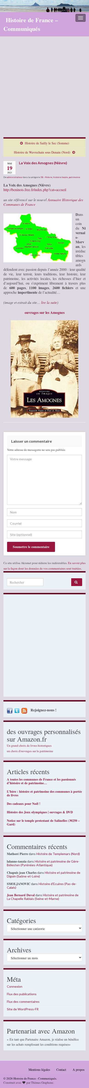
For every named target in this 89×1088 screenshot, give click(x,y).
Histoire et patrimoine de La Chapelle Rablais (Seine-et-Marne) (43, 897)
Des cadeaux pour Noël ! (23, 803)
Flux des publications (22, 994)
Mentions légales (39, 1069)
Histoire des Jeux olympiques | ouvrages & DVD (40, 812)
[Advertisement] (44, 90)
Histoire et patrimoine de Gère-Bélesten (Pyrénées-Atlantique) (43, 863)
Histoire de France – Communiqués (30, 24)
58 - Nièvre (46, 177)
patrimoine (74, 177)
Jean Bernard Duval (21, 895)
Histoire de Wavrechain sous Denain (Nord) (42, 152)
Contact (61, 1069)
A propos (78, 1069)
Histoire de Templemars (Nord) (58, 854)
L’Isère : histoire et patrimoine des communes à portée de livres (44, 793)
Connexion (14, 986)
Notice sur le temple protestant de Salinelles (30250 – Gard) (43, 822)
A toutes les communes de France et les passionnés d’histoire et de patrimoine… (41, 781)
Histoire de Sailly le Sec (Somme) (47, 143)
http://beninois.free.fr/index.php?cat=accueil (34, 189)
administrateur (15, 177)
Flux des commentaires (23, 1001)
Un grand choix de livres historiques (29, 745)
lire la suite (48, 302)
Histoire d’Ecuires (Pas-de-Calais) (41, 885)
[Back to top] (78, 1077)
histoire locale (60, 177)
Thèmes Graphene (42, 1082)
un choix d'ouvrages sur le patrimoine (30, 751)
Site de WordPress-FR (23, 1009)
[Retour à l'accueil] (44, 6)
